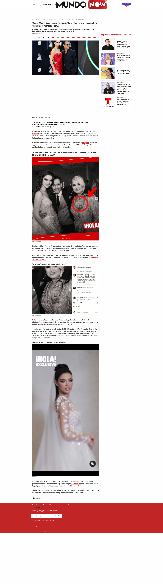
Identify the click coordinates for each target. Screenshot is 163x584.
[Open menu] (34, 4)
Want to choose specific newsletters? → (45, 520)
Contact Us (48, 504)
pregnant (85, 143)
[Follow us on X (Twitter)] (34, 526)
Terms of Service (57, 504)
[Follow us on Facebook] (31, 526)
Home (33, 20)
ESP (125, 6)
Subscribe (126, 3)
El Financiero (76, 484)
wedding (35, 134)
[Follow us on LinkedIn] (36, 526)
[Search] (39, 4)
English (38, 20)
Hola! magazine (38, 320)
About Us (41, 504)
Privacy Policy (66, 504)
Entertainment (44, 20)
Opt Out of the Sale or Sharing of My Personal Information (43, 531)
